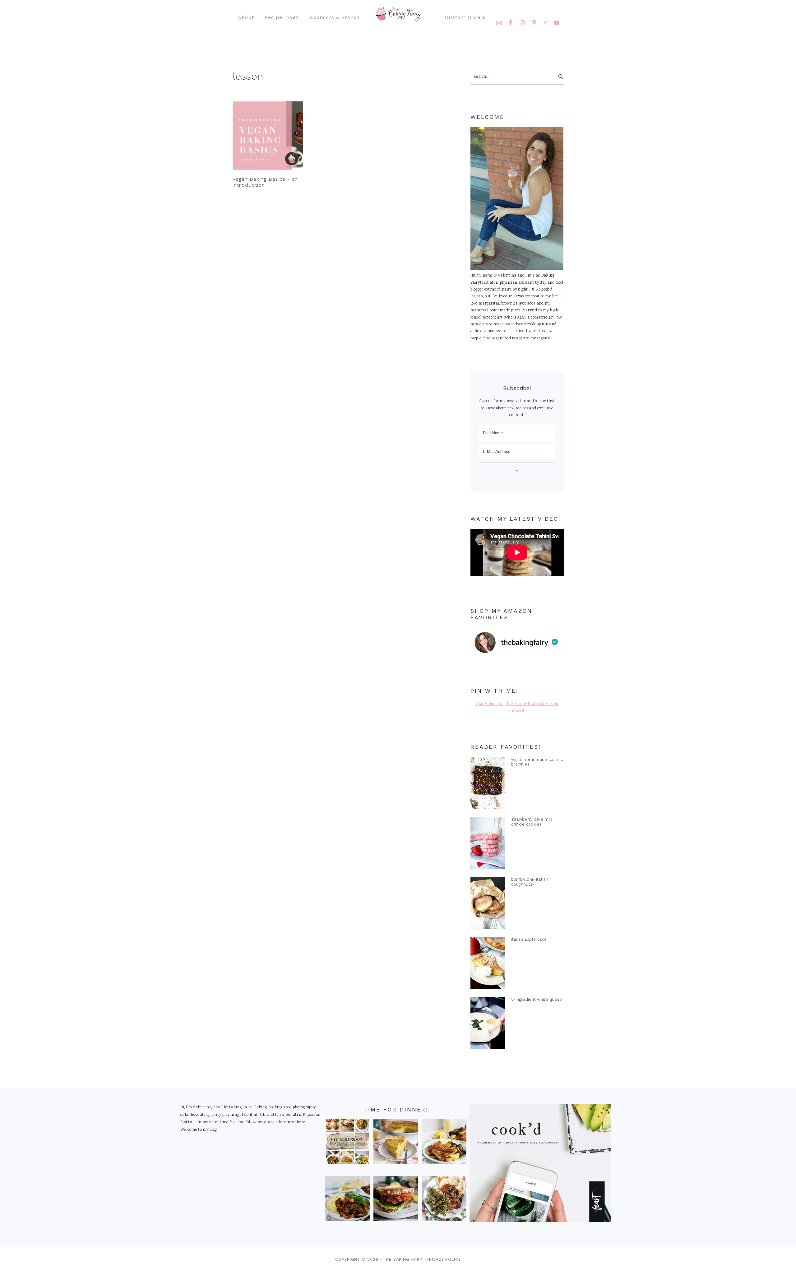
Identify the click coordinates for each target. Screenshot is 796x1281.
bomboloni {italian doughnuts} (529, 881)
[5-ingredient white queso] (487, 1024)
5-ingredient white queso (536, 999)
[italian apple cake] (487, 964)
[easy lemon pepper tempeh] (444, 1143)
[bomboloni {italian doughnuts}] (487, 904)
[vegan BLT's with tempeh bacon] (395, 1200)
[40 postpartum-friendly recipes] (347, 1143)
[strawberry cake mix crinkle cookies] (487, 844)
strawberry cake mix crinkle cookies (531, 821)
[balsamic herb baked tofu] (347, 1200)
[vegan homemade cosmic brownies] (487, 784)
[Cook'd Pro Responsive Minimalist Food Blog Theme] (540, 1221)
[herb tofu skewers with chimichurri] (444, 1200)
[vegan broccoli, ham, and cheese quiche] (395, 1143)
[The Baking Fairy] (398, 19)
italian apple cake (529, 939)
